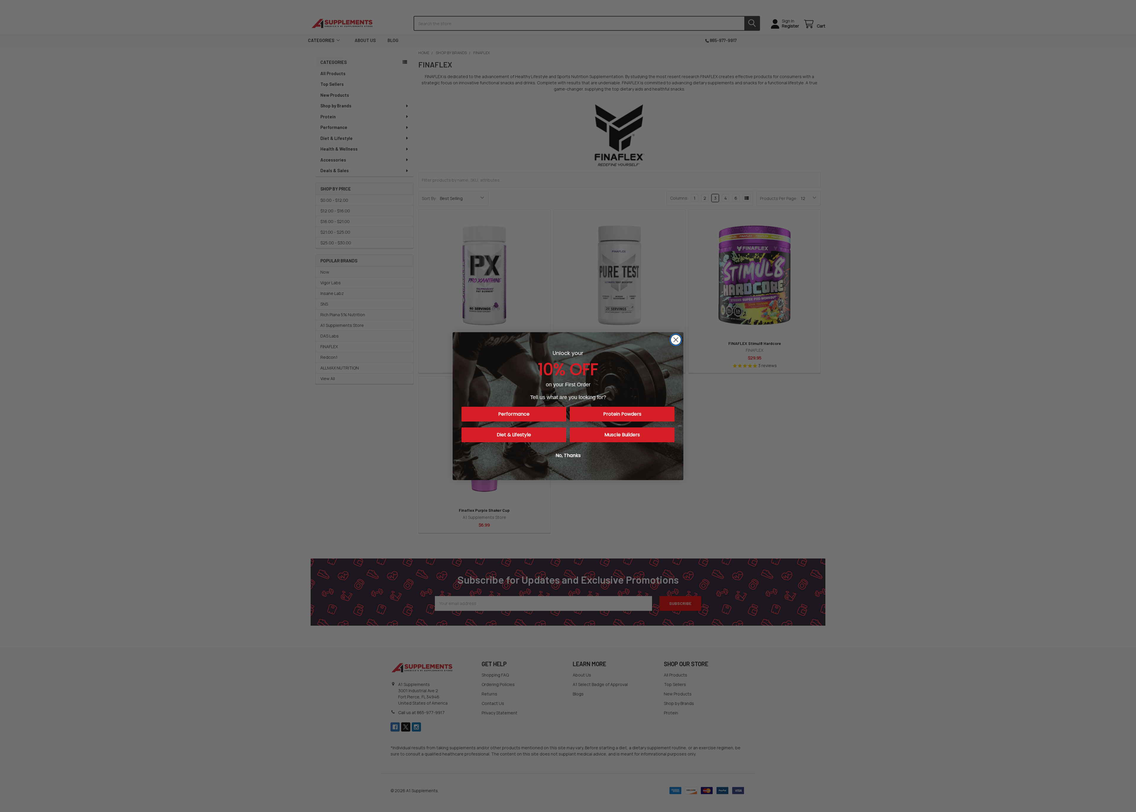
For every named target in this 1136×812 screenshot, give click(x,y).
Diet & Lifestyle (514, 434)
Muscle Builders (622, 434)
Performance (514, 414)
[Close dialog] (676, 340)
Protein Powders (622, 414)
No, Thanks (568, 455)
